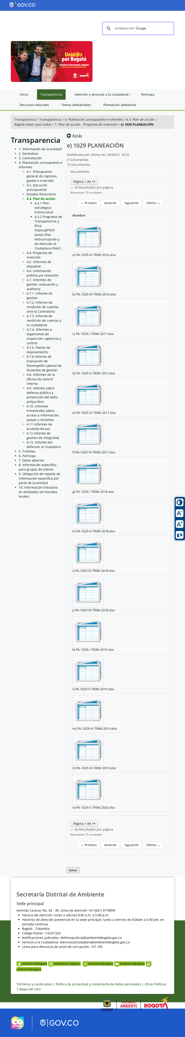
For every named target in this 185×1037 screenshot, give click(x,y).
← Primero (89, 203)
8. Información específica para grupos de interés (37, 467)
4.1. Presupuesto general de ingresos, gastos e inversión (42, 176)
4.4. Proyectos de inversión (39, 255)
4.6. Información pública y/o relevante (42, 273)
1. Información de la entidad (40, 149)
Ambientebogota (100, 963)
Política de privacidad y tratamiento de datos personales (98, 984)
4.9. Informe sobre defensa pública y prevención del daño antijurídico (42, 395)
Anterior (110, 203)
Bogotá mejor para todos (32, 124)
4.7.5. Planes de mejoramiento (38, 349)
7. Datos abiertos (31, 460)
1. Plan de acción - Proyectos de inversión (86, 124)
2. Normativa (28, 153)
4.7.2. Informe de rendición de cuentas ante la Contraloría (43, 307)
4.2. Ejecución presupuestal (37, 187)
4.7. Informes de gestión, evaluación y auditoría (42, 284)
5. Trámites (27, 451)
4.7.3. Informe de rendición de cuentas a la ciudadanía (44, 320)
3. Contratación (30, 158)
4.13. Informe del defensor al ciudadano (44, 444)
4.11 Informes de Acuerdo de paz (39, 426)
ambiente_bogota (67, 963)
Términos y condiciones (34, 984)
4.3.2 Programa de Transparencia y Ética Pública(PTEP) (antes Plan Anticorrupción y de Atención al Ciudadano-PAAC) (48, 232)
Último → (153, 203)
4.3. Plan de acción (140, 119)
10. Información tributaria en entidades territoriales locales (38, 492)
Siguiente (131, 203)
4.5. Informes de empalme (39, 264)
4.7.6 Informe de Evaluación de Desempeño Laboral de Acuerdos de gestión (44, 363)
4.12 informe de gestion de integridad (43, 435)
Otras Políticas (155, 984)
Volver (73, 870)
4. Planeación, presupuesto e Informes (94, 119)
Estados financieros (41, 194)
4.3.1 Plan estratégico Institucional (44, 207)
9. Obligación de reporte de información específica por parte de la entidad (39, 478)
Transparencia (25, 119)
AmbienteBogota (34, 963)
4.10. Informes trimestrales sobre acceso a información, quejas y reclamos (43, 413)
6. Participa (27, 456)
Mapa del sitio (30, 989)
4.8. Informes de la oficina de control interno (41, 379)
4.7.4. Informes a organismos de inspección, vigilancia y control (44, 336)
